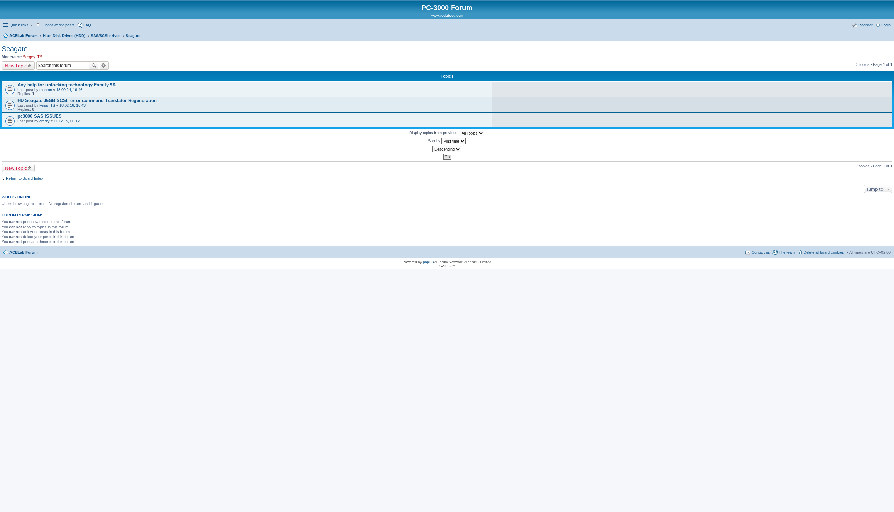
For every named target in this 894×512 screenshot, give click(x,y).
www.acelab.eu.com (447, 15)
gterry (44, 121)
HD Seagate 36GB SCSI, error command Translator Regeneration (87, 100)
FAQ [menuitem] (87, 25)
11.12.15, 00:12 (67, 121)
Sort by (434, 141)
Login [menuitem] (886, 25)
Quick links (19, 25)
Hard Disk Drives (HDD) (64, 35)
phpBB (428, 262)
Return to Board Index (24, 178)
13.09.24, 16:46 (69, 89)
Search (94, 65)
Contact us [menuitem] (761, 252)
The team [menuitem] (787, 252)
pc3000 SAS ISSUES (39, 116)
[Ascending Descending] (447, 149)
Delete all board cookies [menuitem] (824, 252)
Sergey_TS (32, 57)
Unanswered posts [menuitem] (59, 25)
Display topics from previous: (434, 133)
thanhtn (45, 89)
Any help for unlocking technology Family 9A (66, 84)
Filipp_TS (47, 105)
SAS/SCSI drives (105, 35)
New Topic (16, 65)
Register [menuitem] (865, 25)
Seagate (133, 35)
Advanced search (104, 65)
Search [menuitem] (888, 36)
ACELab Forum (23, 35)
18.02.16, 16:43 (72, 105)
